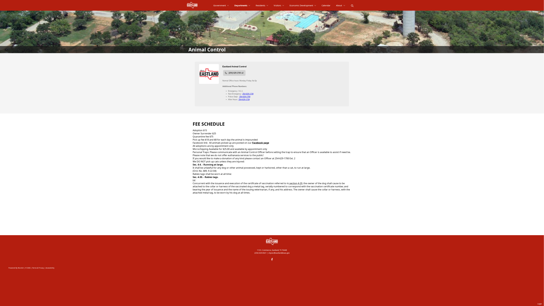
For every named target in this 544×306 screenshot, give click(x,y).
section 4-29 (295, 183)
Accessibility (50, 268)
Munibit (21, 268)
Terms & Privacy (38, 268)
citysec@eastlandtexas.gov (279, 253)
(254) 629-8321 (260, 253)
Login (539, 304)
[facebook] (272, 259)
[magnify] (352, 5)
